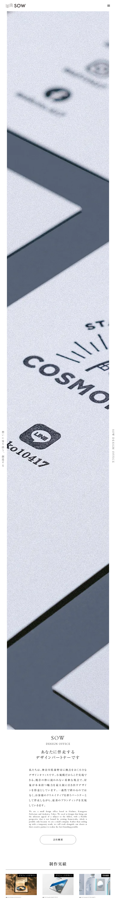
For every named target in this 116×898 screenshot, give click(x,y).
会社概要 (58, 839)
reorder (108, 5)
